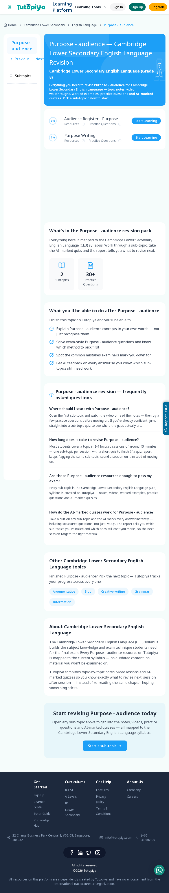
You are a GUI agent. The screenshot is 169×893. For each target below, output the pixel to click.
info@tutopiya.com (118, 837)
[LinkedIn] (80, 852)
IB (66, 803)
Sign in (118, 7)
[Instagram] (97, 852)
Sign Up (137, 7)
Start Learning (146, 121)
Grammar (142, 591)
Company (134, 790)
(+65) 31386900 (148, 837)
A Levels (71, 796)
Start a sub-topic (102, 745)
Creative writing (113, 591)
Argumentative (64, 591)
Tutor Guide (42, 813)
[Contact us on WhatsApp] (159, 870)
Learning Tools (88, 7)
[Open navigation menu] (9, 7)
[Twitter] (89, 852)
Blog (88, 591)
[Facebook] (71, 852)
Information (62, 602)
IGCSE (69, 790)
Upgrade (158, 7)
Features (102, 790)
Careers (132, 796)
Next (39, 58)
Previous (22, 58)
